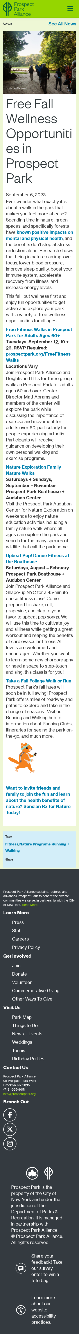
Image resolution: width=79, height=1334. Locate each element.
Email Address (15, 335)
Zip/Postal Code (16, 354)
